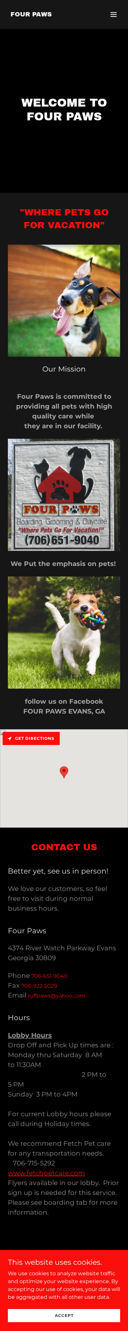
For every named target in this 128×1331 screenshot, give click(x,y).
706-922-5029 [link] (39, 986)
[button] (113, 14)
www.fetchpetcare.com (46, 1173)
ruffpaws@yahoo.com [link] (56, 996)
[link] (31, 14)
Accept (64, 1315)
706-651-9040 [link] (50, 976)
